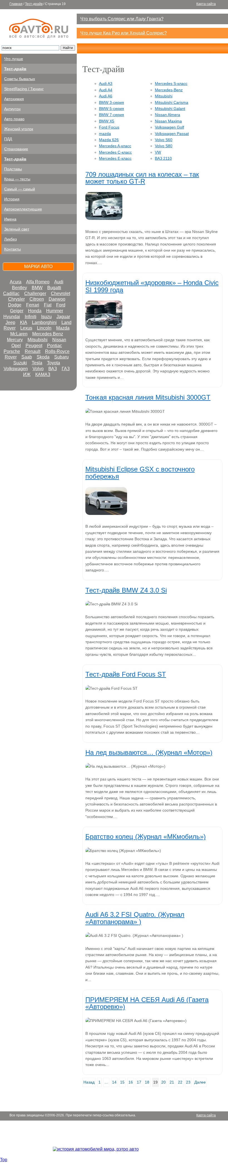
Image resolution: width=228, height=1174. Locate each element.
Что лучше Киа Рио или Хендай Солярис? (123, 33)
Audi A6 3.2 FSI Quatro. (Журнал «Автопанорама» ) (134, 918)
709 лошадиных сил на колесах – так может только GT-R (142, 178)
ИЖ (27, 374)
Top (3, 1159)
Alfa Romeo (37, 281)
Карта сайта (206, 4)
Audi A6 (105, 96)
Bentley (19, 287)
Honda (34, 310)
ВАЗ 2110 (163, 158)
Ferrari (32, 305)
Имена (10, 219)
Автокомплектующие (23, 209)
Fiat (47, 305)
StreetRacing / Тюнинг (24, 89)
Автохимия (14, 99)
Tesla (37, 362)
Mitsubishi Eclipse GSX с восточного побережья (140, 472)
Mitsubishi (38, 339)
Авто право (14, 119)
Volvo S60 (163, 139)
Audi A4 (105, 90)
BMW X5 (106, 121)
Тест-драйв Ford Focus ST (125, 674)
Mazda (63, 328)
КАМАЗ (42, 374)
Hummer (54, 310)
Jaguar (63, 316)
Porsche (12, 351)
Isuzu (46, 316)
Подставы (13, 169)
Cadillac (11, 293)
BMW (37, 287)
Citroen (36, 299)
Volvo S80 (163, 146)
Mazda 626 (109, 139)
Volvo (38, 368)
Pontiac (54, 345)
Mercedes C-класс (115, 152)
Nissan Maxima (168, 121)
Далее (200, 1082)
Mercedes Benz (47, 333)
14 (114, 1082)
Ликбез (10, 239)
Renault (32, 351)
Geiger (16, 310)
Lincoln (44, 328)
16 (130, 1082)
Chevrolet (60, 293)
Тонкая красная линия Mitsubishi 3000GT (147, 397)
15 (122, 1082)
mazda (105, 133)
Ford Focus (109, 127)
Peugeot (34, 345)
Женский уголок (18, 129)
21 (172, 1082)
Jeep (10, 322)
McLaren (19, 333)
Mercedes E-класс (115, 158)
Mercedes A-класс (115, 146)
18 (147, 1082)
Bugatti (54, 287)
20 (163, 1082)
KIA (23, 322)
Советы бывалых (19, 79)
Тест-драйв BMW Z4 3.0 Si (126, 590)
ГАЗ (66, 368)
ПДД (8, 139)
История (11, 199)
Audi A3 (105, 83)
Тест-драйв (34, 4)
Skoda (43, 357)
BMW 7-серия (111, 114)
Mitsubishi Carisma (171, 102)
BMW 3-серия (111, 102)
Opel (16, 345)
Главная (16, 4)
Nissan (59, 339)
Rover (11, 357)
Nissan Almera (167, 114)
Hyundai (11, 316)
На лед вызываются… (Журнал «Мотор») (148, 752)
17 (139, 1082)
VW (158, 152)
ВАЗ (52, 368)
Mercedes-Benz (169, 90)
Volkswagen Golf (169, 127)
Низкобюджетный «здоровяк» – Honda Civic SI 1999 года (152, 286)
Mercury (15, 339)
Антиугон (12, 109)
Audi (58, 281)
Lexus (26, 328)
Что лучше (13, 59)
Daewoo (57, 299)
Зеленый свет (16, 229)
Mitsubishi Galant (170, 108)
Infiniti (30, 316)
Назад (89, 1082)
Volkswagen (16, 368)
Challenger (35, 293)
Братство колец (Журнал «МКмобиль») (145, 836)
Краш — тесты (17, 179)
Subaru (61, 357)
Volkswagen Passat (172, 133)
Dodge (14, 305)
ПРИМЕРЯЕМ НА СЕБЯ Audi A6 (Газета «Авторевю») (147, 1003)
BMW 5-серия (111, 108)
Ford (60, 305)
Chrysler (16, 299)
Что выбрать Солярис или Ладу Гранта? (121, 18)
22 (180, 1082)
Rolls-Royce (57, 351)
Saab (26, 357)
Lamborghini (44, 322)
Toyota (53, 362)
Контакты (12, 249)
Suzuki (20, 362)
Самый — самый (19, 189)
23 (188, 1082)
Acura (15, 281)
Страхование (16, 149)
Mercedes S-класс (171, 83)
